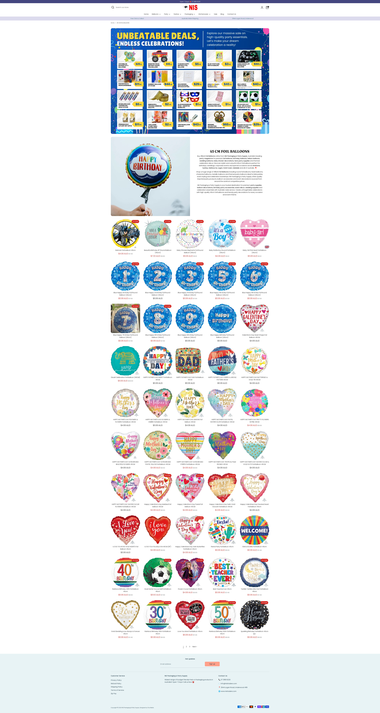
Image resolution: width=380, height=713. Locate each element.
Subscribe (190, 364)
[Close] (210, 340)
